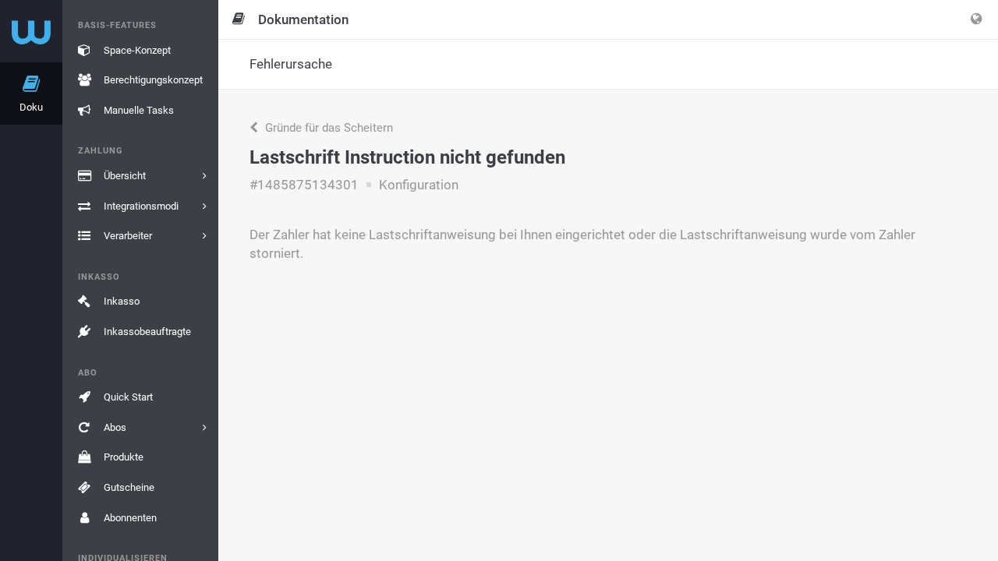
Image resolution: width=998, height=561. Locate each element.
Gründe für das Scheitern (327, 128)
